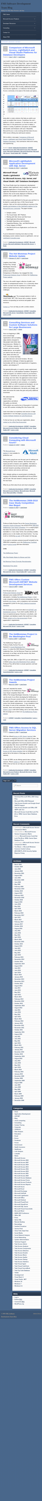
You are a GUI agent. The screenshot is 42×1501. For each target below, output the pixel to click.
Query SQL (17, 1220)
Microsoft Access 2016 (21, 1169)
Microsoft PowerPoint (21, 1202)
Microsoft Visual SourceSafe (23, 1209)
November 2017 (19, 915)
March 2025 (18, 864)
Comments (19, 1302)
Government (18, 1145)
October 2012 (18, 1003)
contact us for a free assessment (17, 618)
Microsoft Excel (19, 1189)
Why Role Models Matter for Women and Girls (16, 557)
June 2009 (17, 1087)
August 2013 (18, 986)
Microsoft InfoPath (20, 1193)
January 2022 (18, 871)
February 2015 (18, 957)
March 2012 (18, 1019)
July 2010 (17, 1061)
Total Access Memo (20, 1255)
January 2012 (18, 1023)
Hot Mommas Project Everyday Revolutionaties (17, 561)
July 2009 (17, 1085)
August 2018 (18, 902)
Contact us (6, 307)
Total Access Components (22, 1248)
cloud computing (19, 1120)
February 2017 (18, 922)
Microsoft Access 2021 (21, 1173)
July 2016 (17, 930)
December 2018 (19, 897)
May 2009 (17, 1089)
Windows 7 (17, 1284)
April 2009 (17, 1091)
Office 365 (17, 1215)
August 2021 (18, 875)
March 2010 (18, 1069)
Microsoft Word (19, 1211)
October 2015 (18, 944)
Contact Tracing (19, 1125)
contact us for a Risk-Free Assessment (14, 422)
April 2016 (17, 937)
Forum (16, 1142)
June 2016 (17, 933)
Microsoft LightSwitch (13, 151)
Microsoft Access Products (11, 428)
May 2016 (17, 935)
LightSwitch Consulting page (11, 238)
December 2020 (19, 880)
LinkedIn (17, 1153)
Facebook (17, 1140)
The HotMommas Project (10, 553)
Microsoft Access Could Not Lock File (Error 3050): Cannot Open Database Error (26, 814)
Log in (16, 1297)
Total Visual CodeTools (21, 1266)
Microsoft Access (19, 1158)
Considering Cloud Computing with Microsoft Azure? (22, 440)
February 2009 (18, 1096)
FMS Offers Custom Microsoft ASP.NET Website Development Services (23, 581)
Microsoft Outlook (20, 1200)
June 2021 (17, 878)
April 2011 (17, 1043)
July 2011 (17, 1036)
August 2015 (18, 946)
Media (16, 1156)
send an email (12, 544)
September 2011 (19, 1032)
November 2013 (19, 981)
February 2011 (18, 1047)
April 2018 (17, 908)
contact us (16, 762)
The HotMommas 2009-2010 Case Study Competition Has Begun (23, 502)
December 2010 (19, 1052)
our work (17, 536)
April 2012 (17, 1016)
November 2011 (19, 1027)
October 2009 (18, 1078)
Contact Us (6, 32)
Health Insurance (19, 1147)
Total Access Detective (21, 1250)
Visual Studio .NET (15, 153)
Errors (16, 1138)
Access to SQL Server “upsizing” (23, 736)
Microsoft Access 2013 (24, 149)
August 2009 (18, 1082)
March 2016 (18, 939)
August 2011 (18, 1034)
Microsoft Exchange (20, 1191)
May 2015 (17, 953)
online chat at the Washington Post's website (22, 662)
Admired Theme (37, 1313)
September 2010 (19, 1056)
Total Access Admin (20, 1244)
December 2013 (19, 979)
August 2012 (18, 1008)
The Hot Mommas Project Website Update (22, 254)
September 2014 (19, 963)
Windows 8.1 (18, 1286)
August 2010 (18, 1058)
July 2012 (17, 1010)
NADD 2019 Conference (21, 1213)
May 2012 (17, 1014)
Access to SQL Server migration (12, 751)
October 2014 (18, 961)
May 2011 (17, 1041)
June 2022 (17, 869)
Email (16, 1136)
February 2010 (18, 1072)
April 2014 (17, 972)
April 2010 (17, 1067)
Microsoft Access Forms (22, 1180)
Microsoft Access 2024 (21, 1176)
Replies (24, 153)
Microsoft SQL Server (27, 244)
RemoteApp (18, 1224)
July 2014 (17, 968)
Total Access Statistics (21, 1261)
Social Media (20, 313)
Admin (20, 329)
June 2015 (17, 950)
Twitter (16, 1272)
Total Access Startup (20, 1259)
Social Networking (8, 672)
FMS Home (6, 14)
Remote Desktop (19, 1222)
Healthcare (17, 1149)
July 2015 (17, 948)
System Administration (21, 1239)
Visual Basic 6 (18, 1277)
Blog (15, 1118)
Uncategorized (19, 1275)
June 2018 (17, 904)
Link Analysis (18, 1151)
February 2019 (18, 895)
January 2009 (18, 1098)
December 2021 (19, 873)
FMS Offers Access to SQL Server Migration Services (22, 728)
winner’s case (7, 709)
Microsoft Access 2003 (21, 1160)
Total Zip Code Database (22, 1270)
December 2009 (19, 1076)
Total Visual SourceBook (22, 1268)
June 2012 (17, 1012)
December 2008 (19, 1100)
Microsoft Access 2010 (10, 149)
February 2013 (18, 999)
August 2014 (18, 966)
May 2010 (17, 1065)
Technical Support (20, 1242)
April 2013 (17, 994)
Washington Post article (10, 566)
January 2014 (18, 977)
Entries (18, 1299)
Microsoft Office (11, 492)
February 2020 (18, 886)
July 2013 (17, 988)
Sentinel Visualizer (20, 1226)
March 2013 (18, 997)
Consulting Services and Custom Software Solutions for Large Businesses (23, 324)
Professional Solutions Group (11, 593)
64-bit (10, 147)
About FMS (6, 37)
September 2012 (19, 1005)
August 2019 (18, 893)
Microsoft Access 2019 (21, 1171)
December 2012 (19, 1001)
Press (16, 1217)
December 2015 (19, 941)
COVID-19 (17, 1129)
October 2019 (18, 891)
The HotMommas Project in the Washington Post (23, 635)
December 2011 (19, 1025)
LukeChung (21, 57)
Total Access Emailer (21, 1253)
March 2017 (18, 919)
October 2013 (18, 983)
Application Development (20, 147)
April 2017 (17, 917)
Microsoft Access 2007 (21, 1162)
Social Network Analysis (22, 1235)
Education (17, 1134)
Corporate (17, 1127)
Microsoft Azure (24, 491)
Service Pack (18, 1228)
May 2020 (17, 884)
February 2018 (18, 913)
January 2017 (18, 924)
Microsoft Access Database (22, 1178)
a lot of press (12, 601)
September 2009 (19, 1080)
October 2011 (18, 1030)
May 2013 (17, 992)
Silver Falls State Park (21, 1231)
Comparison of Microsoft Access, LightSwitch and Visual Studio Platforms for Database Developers (20, 51)
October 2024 (18, 866)
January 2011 (18, 1049)
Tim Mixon (17, 847)
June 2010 (17, 1063)
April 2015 (17, 955)
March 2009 (18, 1094)
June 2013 (17, 990)
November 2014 (19, 959)
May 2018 (17, 906)
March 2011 (18, 1045)
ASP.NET (30, 147)
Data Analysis (18, 1131)
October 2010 (18, 1054)
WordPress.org (19, 1304)
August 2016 (18, 928)
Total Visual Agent (20, 1264)
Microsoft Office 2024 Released (24, 801)
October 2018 (18, 900)
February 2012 (18, 1021)
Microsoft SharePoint (26, 151)
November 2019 (19, 889)
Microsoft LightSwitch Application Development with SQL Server (22, 163)
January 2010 (18, 1074)
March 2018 (18, 911)
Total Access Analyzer (21, 1246)
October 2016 (18, 926)
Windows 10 (18, 1281)
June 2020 (17, 882)
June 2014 (17, 970)
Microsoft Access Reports (22, 1184)
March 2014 (18, 974)
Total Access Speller (20, 1257)
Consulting (33, 311)
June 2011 (17, 1038)
